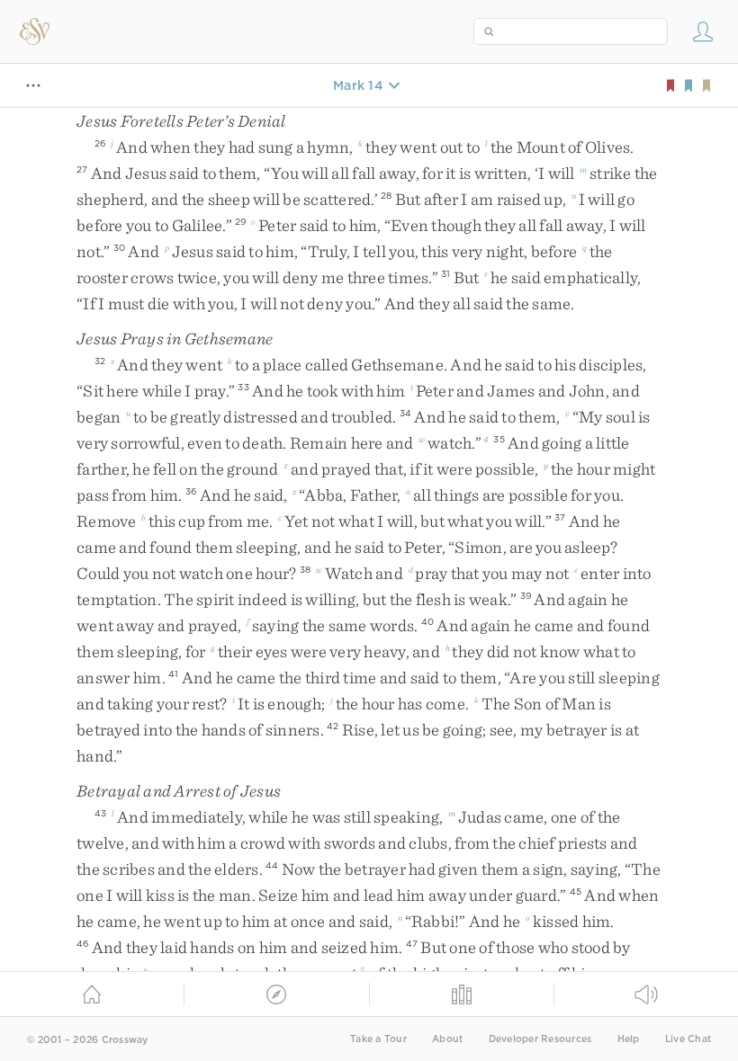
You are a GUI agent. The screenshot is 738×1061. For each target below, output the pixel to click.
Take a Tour (378, 1039)
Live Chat (688, 1039)
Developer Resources (540, 1039)
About (447, 1039)
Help (628, 1039)
